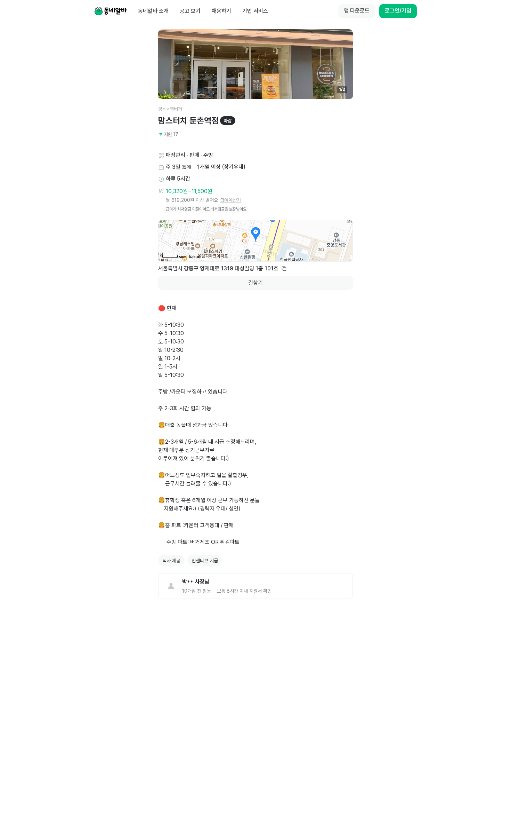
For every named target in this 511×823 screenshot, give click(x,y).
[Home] (110, 11)
